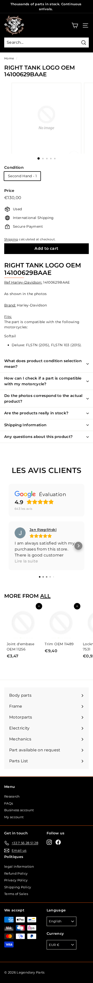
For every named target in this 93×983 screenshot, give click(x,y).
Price (9, 190)
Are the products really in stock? (36, 413)
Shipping (11, 239)
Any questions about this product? (38, 436)
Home (9, 58)
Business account (19, 810)
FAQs (8, 803)
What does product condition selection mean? (43, 363)
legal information (19, 866)
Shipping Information (25, 425)
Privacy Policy (16, 880)
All (45, 596)
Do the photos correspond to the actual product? (43, 398)
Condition (14, 167)
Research (12, 796)
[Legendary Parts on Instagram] (49, 842)
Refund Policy (16, 873)
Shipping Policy (17, 887)
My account (14, 817)
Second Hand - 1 (22, 176)
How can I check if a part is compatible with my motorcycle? (43, 381)
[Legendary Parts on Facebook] (58, 842)
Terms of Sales (16, 894)
